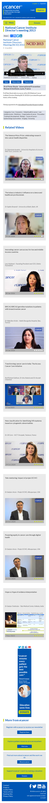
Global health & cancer (30, 112)
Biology (22, 116)
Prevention (40, 114)
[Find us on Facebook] (26, 647)
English (35, 3)
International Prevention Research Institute (30, 105)
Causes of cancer (31, 116)
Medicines (17, 114)
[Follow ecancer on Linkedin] (39, 786)
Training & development (11, 116)
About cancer (25, 762)
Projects (6, 787)
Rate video (16, 82)
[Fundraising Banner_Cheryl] (24, 683)
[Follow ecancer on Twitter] (34, 786)
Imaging (24, 118)
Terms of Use (8, 792)
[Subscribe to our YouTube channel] (29, 647)
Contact (6, 785)
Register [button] (41, 10)
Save (6, 82)
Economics (19, 112)
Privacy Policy (8, 796)
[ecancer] (13, 7)
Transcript (28, 82)
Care (13, 112)
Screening (31, 118)
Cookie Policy (8, 790)
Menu (11, 23)
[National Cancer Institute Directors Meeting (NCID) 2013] (35, 44)
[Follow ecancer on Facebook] (30, 786)
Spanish (43, 3)
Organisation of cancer (29, 114)
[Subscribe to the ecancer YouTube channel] (44, 786)
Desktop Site (8, 794)
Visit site (24, 746)
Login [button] (33, 10)
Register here (24, 732)
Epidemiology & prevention (12, 118)
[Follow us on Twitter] (19, 647)
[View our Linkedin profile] (22, 647)
